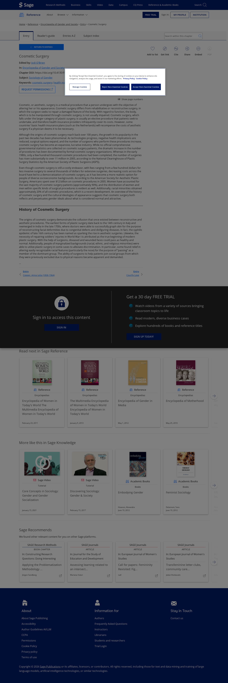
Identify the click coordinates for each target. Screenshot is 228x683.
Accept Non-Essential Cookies (146, 87)
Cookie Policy (141, 78)
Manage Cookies (80, 87)
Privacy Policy (129, 78)
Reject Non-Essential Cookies (115, 87)
